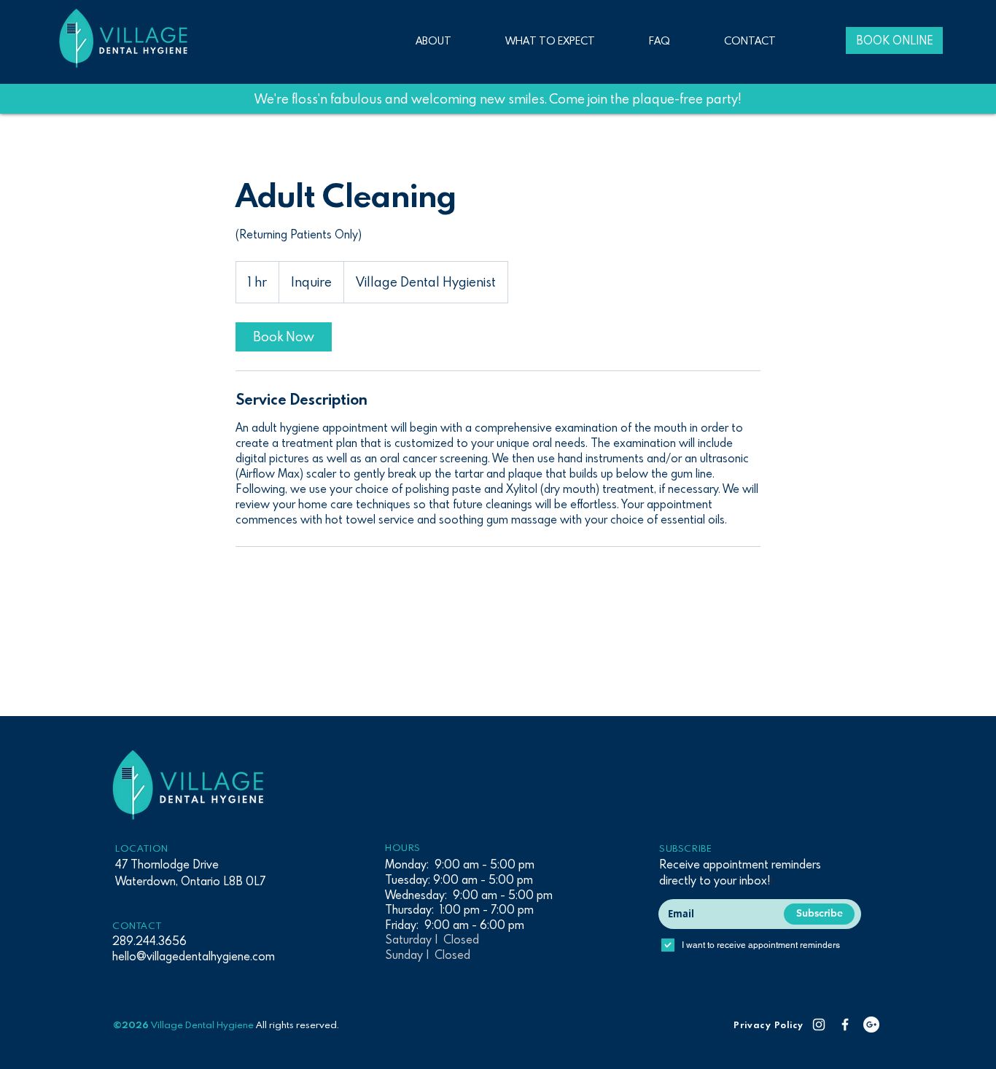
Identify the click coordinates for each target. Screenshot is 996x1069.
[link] (284, 336)
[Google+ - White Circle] (871, 1024)
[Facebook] (845, 1024)
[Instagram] (819, 1024)
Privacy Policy (769, 1024)
